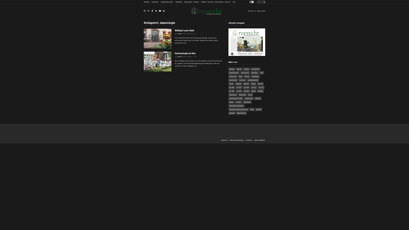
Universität (247, 102)
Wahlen (258, 109)
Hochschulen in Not (185, 53)
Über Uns (227, 2)
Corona (246, 69)
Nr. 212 (254, 87)
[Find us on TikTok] (152, 11)
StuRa (231, 102)
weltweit (232, 113)
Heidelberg (178, 2)
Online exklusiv (219, 2)
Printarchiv (249, 140)
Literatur (238, 84)
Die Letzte (210, 2)
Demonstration (234, 73)
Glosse (247, 76)
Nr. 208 (246, 87)
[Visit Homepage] (206, 11)
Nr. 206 (232, 87)
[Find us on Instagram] (144, 11)
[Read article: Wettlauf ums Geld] (157, 39)
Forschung (233, 76)
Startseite (146, 2)
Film (261, 73)
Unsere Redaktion (259, 140)
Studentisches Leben (167, 2)
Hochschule (155, 2)
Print (234, 2)
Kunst (231, 84)
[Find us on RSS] (156, 11)
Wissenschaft (188, 2)
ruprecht (179, 33)
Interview (242, 80)
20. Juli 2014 (188, 33)
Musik (253, 84)
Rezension (242, 95)
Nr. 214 (261, 87)
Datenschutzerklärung (236, 140)
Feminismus (245, 73)
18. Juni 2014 (188, 57)
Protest (260, 91)
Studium (258, 98)
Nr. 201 (260, 84)
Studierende (249, 98)
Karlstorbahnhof (253, 80)
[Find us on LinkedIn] (164, 11)
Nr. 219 (239, 91)
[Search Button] (264, 2)
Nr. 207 (239, 87)
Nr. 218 (232, 91)
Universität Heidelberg (236, 106)
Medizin (246, 84)
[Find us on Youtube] (160, 11)
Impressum (224, 140)
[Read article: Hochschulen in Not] (157, 61)
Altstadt (232, 69)
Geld (240, 76)
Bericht (239, 69)
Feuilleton (196, 2)
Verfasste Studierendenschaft (239, 109)
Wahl (252, 109)
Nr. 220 (246, 91)
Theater (238, 102)
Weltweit (203, 2)
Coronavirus (255, 69)
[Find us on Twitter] (148, 11)
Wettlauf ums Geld (184, 30)
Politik (253, 91)
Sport (250, 95)
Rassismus (233, 95)
